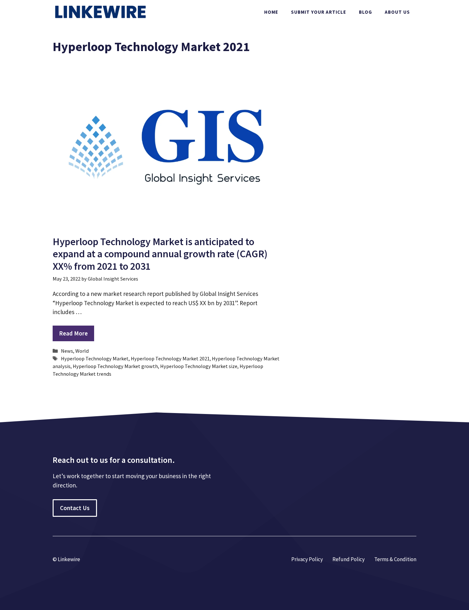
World (82, 351)
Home (271, 12)
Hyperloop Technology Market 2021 (170, 358)
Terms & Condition (395, 559)
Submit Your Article (318, 12)
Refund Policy (348, 559)
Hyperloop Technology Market (95, 358)
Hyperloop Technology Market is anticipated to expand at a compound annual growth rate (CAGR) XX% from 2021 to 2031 (160, 254)
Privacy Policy (307, 559)
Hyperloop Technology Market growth (115, 366)
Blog (365, 12)
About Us (397, 12)
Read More (73, 333)
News (67, 351)
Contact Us (75, 508)
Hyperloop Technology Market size (198, 366)
